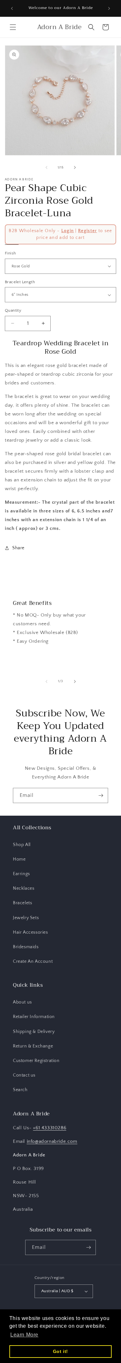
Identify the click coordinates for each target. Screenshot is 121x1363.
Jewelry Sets (26, 917)
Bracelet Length (20, 282)
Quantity (13, 310)
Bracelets (22, 903)
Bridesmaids (26, 947)
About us (22, 1002)
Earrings (21, 873)
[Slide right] (75, 167)
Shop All (22, 844)
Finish (10, 253)
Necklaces (23, 888)
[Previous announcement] (12, 8)
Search (20, 1089)
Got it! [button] (60, 1351)
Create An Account (33, 961)
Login (67, 230)
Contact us (24, 1075)
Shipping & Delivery (34, 1031)
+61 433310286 (49, 1128)
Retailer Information (34, 1016)
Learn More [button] (24, 1334)
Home (19, 859)
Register (87, 230)
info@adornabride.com (52, 1141)
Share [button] (18, 548)
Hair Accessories (30, 932)
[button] (13, 27)
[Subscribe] (101, 795)
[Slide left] (46, 167)
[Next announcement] (109, 8)
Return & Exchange (33, 1046)
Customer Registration (36, 1060)
